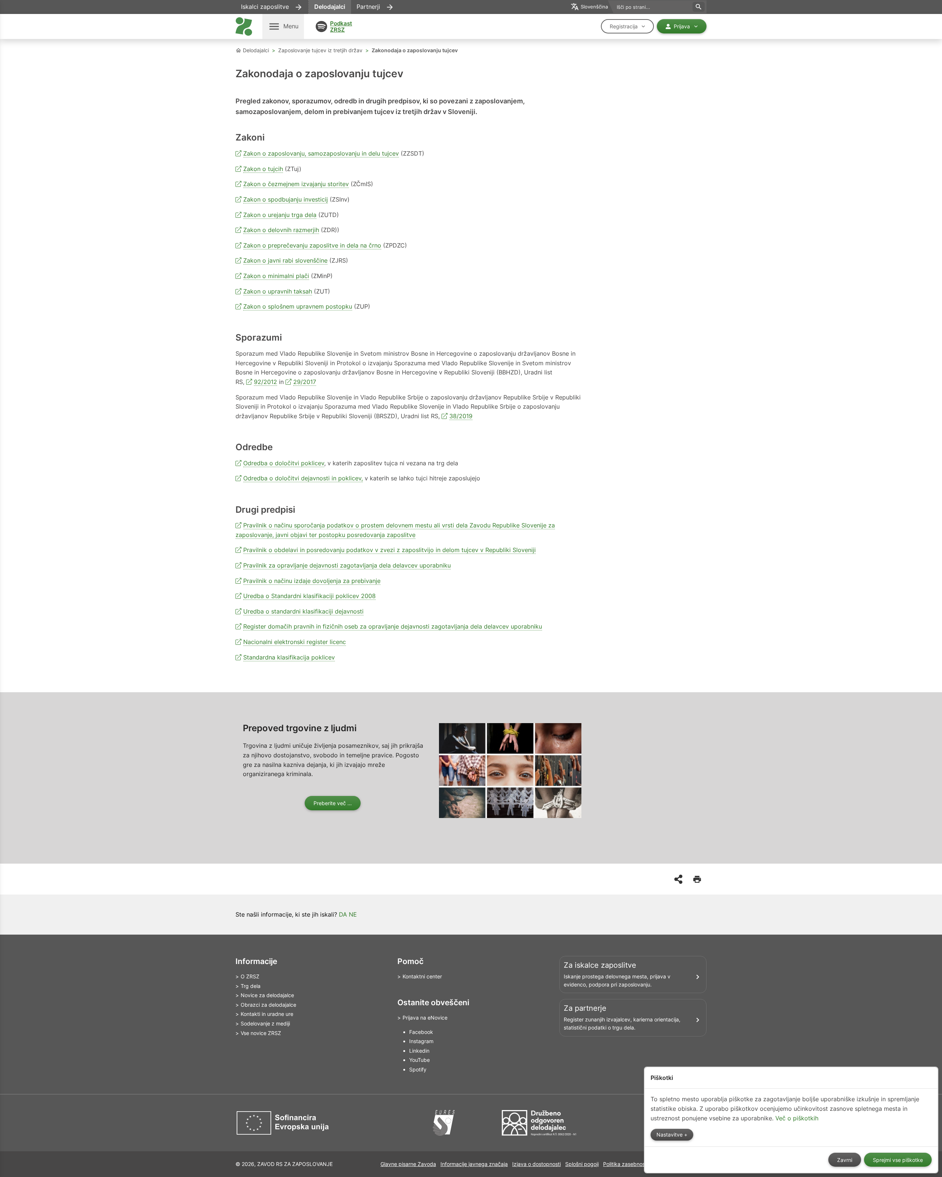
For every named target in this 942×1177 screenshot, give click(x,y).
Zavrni (844, 1160)
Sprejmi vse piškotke (898, 1160)
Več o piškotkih (796, 1118)
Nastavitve (670, 1135)
